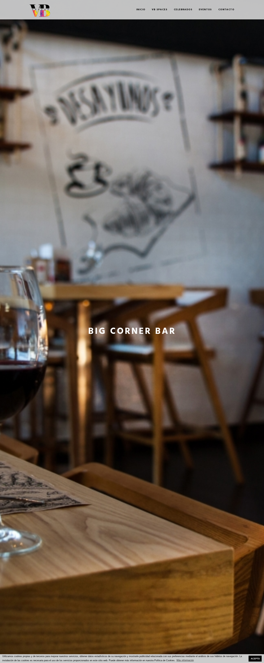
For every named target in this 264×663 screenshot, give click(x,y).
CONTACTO (226, 9)
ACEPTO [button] (255, 658)
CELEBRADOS (183, 9)
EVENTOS (205, 9)
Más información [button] (185, 660)
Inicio (140, 9)
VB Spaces (159, 9)
